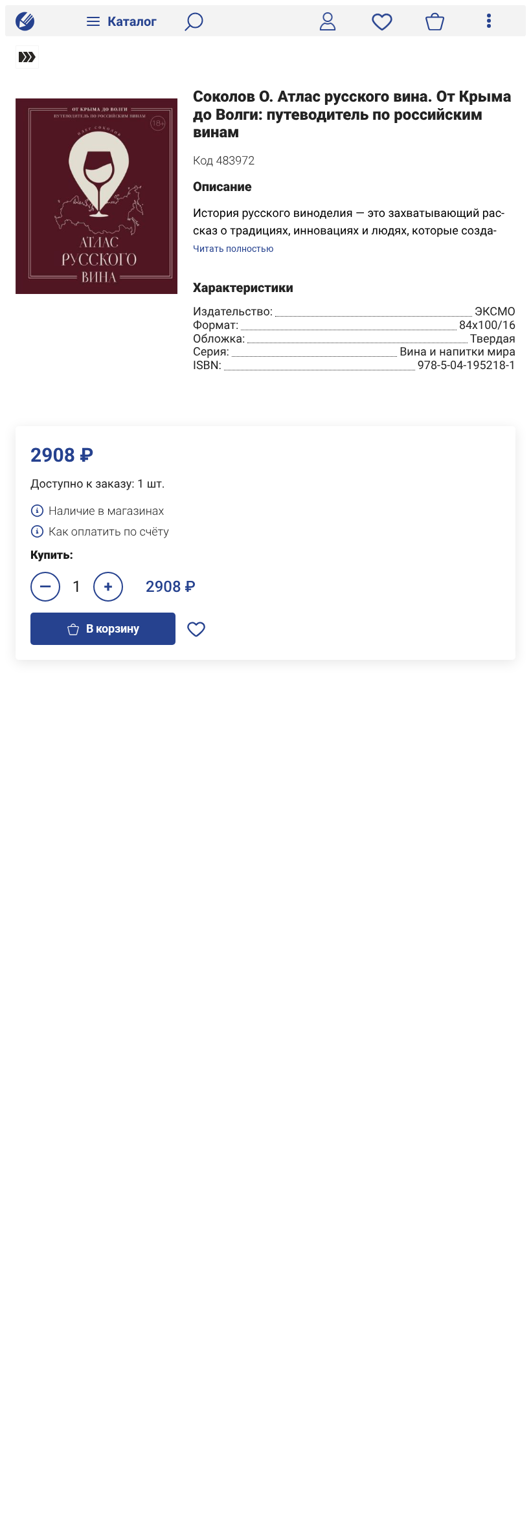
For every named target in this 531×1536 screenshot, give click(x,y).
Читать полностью (233, 249)
